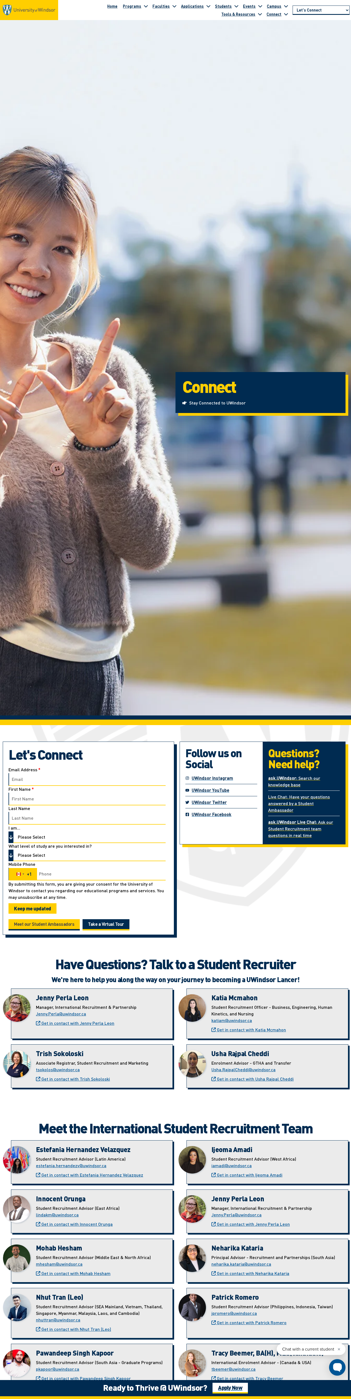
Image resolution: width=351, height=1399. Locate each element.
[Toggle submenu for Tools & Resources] (259, 14)
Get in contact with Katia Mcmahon (251, 1029)
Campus (274, 6)
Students (223, 6)
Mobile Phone (22, 864)
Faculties (161, 6)
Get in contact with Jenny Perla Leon (77, 1023)
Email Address (24, 769)
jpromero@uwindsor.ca (234, 1313)
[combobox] (23, 874)
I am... (14, 828)
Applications (192, 6)
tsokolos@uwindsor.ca (58, 1069)
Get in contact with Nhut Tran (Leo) (75, 1329)
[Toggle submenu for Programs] (145, 6)
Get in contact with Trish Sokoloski (75, 1079)
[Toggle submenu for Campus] (286, 6)
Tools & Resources (238, 14)
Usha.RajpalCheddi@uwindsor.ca (243, 1069)
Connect (274, 14)
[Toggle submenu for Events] (260, 6)
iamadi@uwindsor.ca (231, 1165)
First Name (21, 789)
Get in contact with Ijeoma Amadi (249, 1175)
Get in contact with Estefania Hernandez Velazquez (91, 1175)
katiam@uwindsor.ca (231, 1020)
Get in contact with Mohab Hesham (75, 1273)
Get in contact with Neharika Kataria (252, 1273)
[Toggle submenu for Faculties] (174, 6)
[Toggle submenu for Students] (236, 6)
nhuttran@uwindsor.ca (58, 1320)
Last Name (19, 808)
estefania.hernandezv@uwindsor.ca (71, 1165)
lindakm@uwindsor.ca (57, 1215)
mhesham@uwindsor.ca (59, 1264)
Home (112, 6)
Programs (132, 6)
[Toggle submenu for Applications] (208, 6)
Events (249, 6)
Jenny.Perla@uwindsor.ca (61, 1014)
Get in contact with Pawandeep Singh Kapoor (85, 1378)
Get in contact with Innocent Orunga (76, 1224)
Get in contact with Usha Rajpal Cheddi (255, 1079)
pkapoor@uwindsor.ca (57, 1369)
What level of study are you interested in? (50, 846)
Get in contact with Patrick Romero (251, 1322)
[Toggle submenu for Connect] (286, 14)
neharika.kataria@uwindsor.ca (241, 1264)
